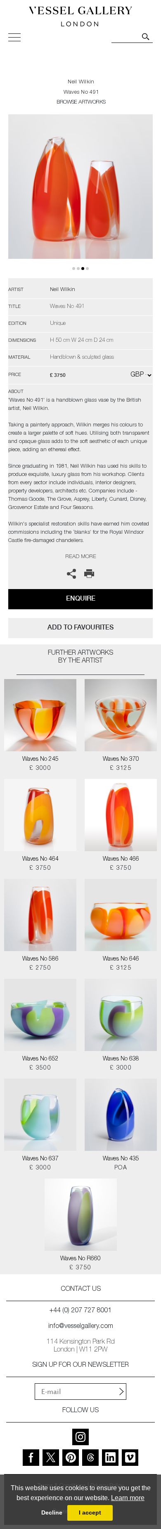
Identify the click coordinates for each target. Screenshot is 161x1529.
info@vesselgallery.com (80, 1326)
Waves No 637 (40, 1159)
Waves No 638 (121, 1059)
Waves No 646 (121, 959)
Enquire (80, 598)
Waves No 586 (40, 959)
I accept (90, 1512)
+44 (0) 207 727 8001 (80, 1311)
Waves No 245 (40, 759)
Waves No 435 (121, 1159)
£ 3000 (40, 769)
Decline (51, 1512)
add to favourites (80, 627)
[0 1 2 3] (80, 196)
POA (120, 1168)
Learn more (127, 1497)
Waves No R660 (80, 1259)
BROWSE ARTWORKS (81, 102)
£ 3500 (40, 1068)
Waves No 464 (40, 859)
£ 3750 (40, 868)
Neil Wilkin (81, 82)
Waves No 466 (121, 859)
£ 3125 (121, 769)
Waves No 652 (40, 1059)
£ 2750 (40, 968)
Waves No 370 (121, 759)
